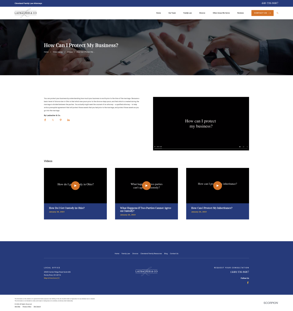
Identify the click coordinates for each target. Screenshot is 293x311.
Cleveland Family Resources (151, 254)
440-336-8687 (269, 3)
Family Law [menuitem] (187, 13)
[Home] (26, 13)
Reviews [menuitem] (240, 13)
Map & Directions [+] (51, 278)
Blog (166, 254)
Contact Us (174, 254)
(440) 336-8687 (240, 272)
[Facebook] (248, 282)
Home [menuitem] (158, 13)
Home (117, 254)
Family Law (126, 254)
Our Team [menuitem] (172, 13)
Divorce (135, 254)
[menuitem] (17, 306)
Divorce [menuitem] (202, 13)
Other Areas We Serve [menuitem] (221, 13)
